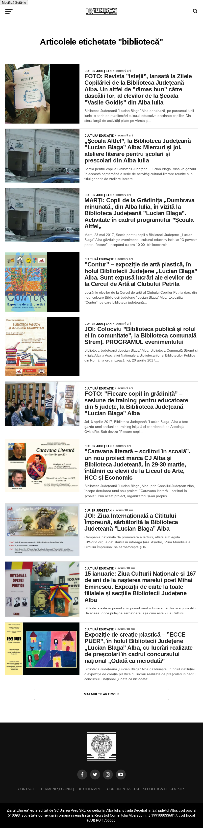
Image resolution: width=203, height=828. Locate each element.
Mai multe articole (102, 694)
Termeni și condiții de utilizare (70, 789)
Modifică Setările (14, 2)
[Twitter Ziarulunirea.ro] (95, 774)
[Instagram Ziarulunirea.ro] (108, 774)
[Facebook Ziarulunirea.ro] (82, 774)
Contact (26, 789)
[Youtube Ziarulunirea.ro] (121, 774)
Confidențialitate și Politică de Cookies (146, 789)
